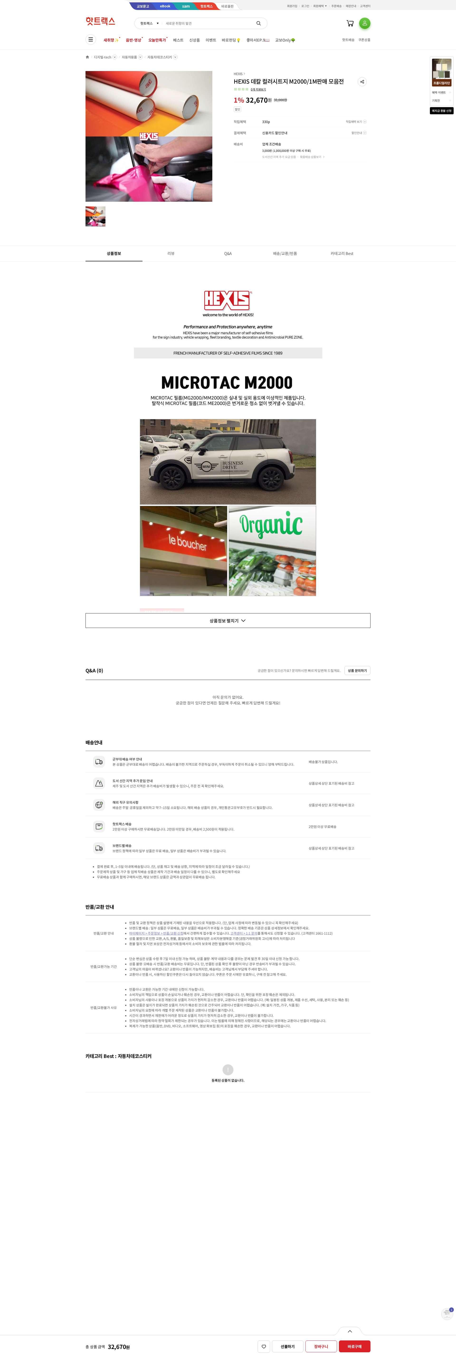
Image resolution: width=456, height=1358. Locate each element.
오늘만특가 (157, 40)
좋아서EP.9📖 (258, 40)
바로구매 (355, 1346)
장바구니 (321, 1346)
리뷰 (171, 253)
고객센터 (365, 6)
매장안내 (351, 6)
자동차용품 (129, 57)
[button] (362, 81)
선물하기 (288, 1346)
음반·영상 (133, 40)
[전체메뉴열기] (91, 39)
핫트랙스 (146, 23)
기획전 (436, 100)
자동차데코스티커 (159, 57)
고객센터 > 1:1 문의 (243, 933)
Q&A (228, 253)
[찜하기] (264, 1346)
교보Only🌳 (285, 40)
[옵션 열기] (349, 1331)
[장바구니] (350, 23)
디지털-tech (102, 57)
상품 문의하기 (357, 670)
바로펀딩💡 (231, 40)
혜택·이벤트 (439, 92)
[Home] (87, 57)
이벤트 (211, 40)
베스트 (178, 40)
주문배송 (336, 6)
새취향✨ (111, 40)
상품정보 (114, 253)
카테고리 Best (342, 253)
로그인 (305, 6)
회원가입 (292, 6)
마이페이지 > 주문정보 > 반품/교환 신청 (156, 933)
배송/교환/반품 (285, 253)
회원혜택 (318, 6)
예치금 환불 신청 (441, 111)
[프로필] (364, 23)
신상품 (194, 40)
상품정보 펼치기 (224, 620)
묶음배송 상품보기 (310, 157)
